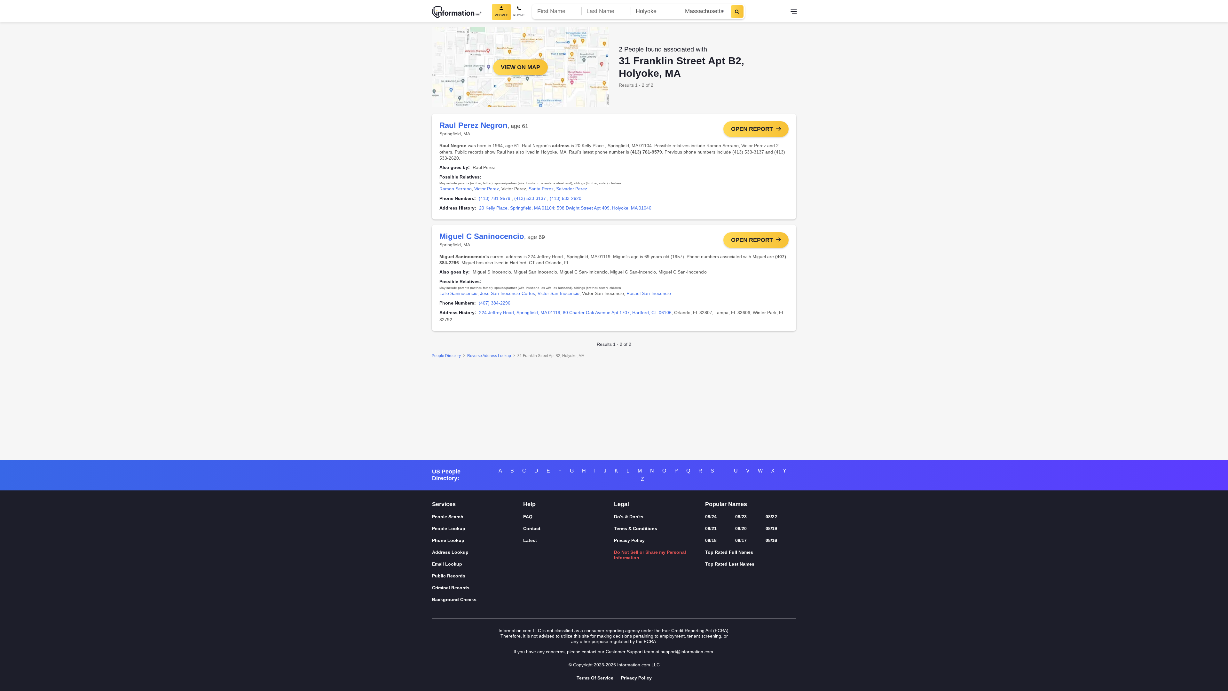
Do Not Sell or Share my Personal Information (650, 555)
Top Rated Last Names (729, 564)
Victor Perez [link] (486, 188)
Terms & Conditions (635, 528)
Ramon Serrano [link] (455, 188)
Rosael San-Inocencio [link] (648, 293)
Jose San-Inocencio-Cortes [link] (507, 293)
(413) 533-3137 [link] (530, 198)
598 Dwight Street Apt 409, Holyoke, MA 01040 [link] (604, 207)
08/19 (771, 528)
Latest (530, 540)
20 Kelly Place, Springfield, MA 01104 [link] (516, 207)
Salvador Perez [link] (571, 188)
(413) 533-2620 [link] (565, 198)
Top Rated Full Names (729, 552)
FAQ (527, 516)
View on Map (520, 67)
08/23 (741, 516)
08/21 (711, 528)
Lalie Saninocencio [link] (458, 293)
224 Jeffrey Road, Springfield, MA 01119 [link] (519, 312)
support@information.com (687, 651)
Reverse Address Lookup (489, 355)
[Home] (456, 12)
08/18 (711, 540)
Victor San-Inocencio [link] (558, 293)
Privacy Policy (629, 540)
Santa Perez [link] (541, 188)
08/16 (771, 540)
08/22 (771, 516)
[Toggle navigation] (793, 12)
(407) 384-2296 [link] (494, 303)
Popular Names (726, 504)
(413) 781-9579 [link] (494, 198)
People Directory (446, 355)
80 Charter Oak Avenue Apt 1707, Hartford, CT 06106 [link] (617, 312)
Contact (531, 528)
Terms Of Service (595, 677)
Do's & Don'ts (628, 516)
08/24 (711, 516)
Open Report (752, 129)
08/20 (741, 528)
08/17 (741, 540)
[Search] (737, 11)
